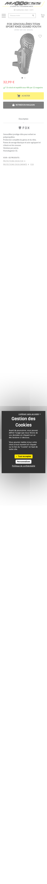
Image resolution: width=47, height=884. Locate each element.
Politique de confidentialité (23, 466)
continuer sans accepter (29, 414)
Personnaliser (23, 461)
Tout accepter (24, 456)
